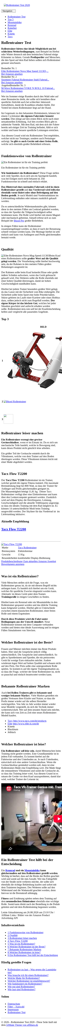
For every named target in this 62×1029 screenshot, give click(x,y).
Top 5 (11, 19)
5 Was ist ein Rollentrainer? (21, 943)
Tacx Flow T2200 (13, 529)
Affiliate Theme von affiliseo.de (22, 1025)
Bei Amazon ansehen (12, 74)
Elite (10, 31)
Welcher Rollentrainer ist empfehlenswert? (29, 981)
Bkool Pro (19, 220)
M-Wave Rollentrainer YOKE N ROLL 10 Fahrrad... (28, 88)
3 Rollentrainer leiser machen (22, 938)
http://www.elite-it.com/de (26, 723)
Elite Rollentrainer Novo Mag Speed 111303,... (24, 71)
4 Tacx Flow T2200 (18, 941)
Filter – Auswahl (16, 1006)
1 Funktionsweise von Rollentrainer (25, 932)
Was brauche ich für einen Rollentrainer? (28, 975)
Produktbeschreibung (12, 561)
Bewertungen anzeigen (12, 564)
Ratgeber (12, 28)
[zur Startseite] (17, 5)
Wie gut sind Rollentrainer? (21, 986)
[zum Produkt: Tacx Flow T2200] (11, 544)
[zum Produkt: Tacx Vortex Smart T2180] (8, 422)
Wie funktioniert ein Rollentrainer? (25, 983)
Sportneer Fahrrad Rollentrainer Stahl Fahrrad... (25, 79)
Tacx (10, 36)
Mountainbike (15, 22)
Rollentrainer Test (16, 16)
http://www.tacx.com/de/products (29, 720)
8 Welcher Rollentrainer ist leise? (24, 952)
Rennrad (12, 25)
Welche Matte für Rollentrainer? (24, 978)
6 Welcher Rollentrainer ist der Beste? (26, 946)
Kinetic (11, 33)
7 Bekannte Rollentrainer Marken (24, 949)
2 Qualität (12, 935)
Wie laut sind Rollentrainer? (21, 989)
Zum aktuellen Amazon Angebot (39, 561)
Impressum (13, 1009)
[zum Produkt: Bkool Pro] (15, 401)
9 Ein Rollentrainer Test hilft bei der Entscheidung (33, 955)
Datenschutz (14, 1003)
